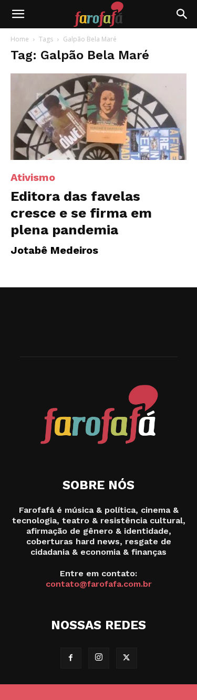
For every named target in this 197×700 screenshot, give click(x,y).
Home (20, 39)
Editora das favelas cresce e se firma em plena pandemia (81, 213)
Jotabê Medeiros (54, 250)
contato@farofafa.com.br (99, 584)
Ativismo (33, 177)
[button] (18, 14)
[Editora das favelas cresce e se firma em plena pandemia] (98, 116)
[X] (126, 658)
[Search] (182, 14)
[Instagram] (98, 658)
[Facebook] (70, 658)
